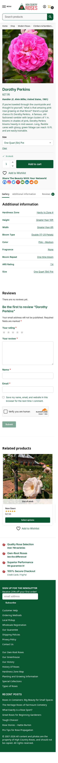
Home (5, 26)
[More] (36, 182)
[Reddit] (31, 182)
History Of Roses (10, 666)
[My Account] (44, 7)
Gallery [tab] (5, 194)
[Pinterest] (18, 182)
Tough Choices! (10, 720)
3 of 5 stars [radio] (13, 332)
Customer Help (10, 610)
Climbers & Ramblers (42, 26)
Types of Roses (10, 686)
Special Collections (12, 681)
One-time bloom (45, 257)
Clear (4, 148)
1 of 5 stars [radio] (4, 332)
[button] (49, 7)
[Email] (22, 182)
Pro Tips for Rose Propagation (17, 729)
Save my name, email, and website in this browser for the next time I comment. (27, 399)
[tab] (39, 192)
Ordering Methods (12, 615)
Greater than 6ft (45, 227)
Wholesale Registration (14, 624)
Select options (27, 520)
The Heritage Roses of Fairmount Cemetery (24, 704)
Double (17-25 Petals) (42, 234)
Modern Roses (24, 26)
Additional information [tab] (24, 194)
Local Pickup (8, 620)
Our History (8, 661)
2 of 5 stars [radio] (9, 332)
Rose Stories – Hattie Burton (16, 724)
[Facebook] (4, 182)
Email (6, 383)
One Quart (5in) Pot (43, 271)
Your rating (9, 327)
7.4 (51, 264)
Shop (13, 26)
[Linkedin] (27, 182)
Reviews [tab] (47, 194)
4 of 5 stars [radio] (17, 332)
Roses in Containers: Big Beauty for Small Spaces (27, 699)
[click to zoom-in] (29, 56)
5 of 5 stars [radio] (22, 332)
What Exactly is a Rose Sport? (17, 709)
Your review (10, 338)
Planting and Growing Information (20, 676)
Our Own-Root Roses (13, 652)
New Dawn (10, 508)
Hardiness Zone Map (13, 671)
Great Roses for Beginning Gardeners (21, 714)
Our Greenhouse (11, 657)
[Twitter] (13, 182)
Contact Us (7, 644)
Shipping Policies (11, 634)
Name (6, 369)
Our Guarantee (10, 629)
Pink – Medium (46, 242)
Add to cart (34, 164)
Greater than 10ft (44, 220)
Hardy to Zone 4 (45, 212)
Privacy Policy (9, 639)
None (50, 249)
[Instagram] (9, 182)
